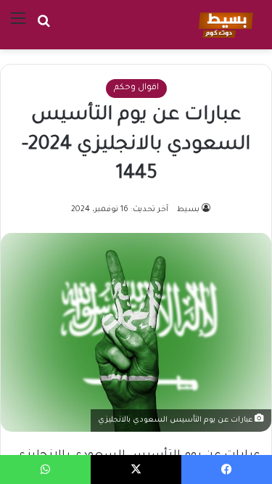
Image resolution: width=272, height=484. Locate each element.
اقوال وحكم (136, 88)
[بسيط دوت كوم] (223, 24)
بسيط (188, 209)
